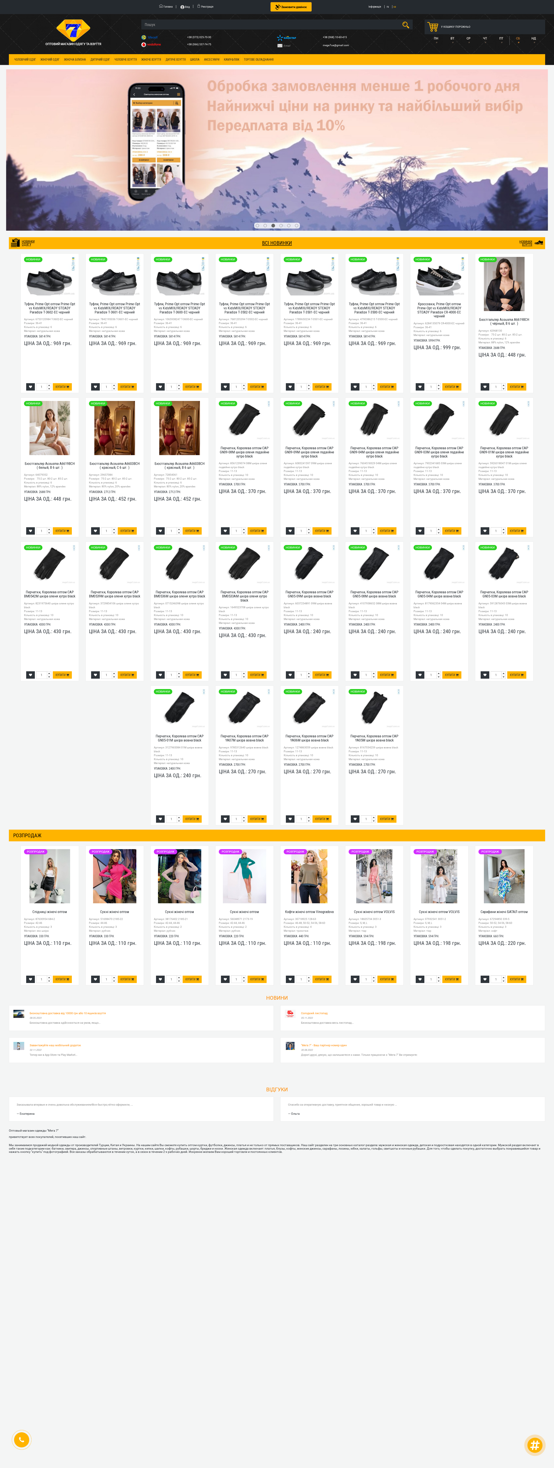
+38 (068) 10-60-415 (335, 37)
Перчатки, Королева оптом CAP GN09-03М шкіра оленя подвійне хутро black (439, 290)
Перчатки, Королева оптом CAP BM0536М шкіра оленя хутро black (179, 432)
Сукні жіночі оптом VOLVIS (374, 750)
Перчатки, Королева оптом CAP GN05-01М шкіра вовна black (180, 577)
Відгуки (277, 928)
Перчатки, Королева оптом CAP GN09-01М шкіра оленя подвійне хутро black (504, 290)
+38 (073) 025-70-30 (199, 37)
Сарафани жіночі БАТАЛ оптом (504, 750)
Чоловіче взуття (125, 59)
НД (533, 38)
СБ (518, 38)
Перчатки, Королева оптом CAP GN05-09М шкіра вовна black (309, 432)
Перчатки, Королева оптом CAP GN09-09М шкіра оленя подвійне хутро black (309, 290)
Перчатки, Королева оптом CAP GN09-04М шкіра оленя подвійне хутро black (374, 290)
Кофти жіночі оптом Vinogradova (309, 750)
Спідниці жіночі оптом (49, 750)
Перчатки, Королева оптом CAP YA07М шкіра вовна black (245, 577)
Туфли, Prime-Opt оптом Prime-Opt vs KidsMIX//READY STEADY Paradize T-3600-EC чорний (179, 146)
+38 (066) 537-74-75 (199, 44)
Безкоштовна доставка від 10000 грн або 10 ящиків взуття (68, 851)
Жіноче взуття (151, 59)
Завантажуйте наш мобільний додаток (55, 883)
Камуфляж (231, 59)
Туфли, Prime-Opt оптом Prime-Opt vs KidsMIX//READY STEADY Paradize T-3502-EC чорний (244, 146)
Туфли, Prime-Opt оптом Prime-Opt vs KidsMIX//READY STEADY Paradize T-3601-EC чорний (114, 146)
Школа (195, 59)
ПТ (501, 38)
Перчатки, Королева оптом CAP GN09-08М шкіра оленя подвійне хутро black (244, 290)
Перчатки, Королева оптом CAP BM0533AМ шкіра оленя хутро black (245, 434)
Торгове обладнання (259, 59)
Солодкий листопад (314, 851)
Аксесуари (211, 59)
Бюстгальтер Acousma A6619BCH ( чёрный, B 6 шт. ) (504, 160)
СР (468, 38)
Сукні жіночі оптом (114, 750)
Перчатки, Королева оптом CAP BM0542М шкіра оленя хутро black (49, 432)
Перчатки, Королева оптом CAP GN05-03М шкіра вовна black (504, 432)
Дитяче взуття (176, 59)
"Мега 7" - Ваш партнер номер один (324, 883)
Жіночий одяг (50, 59)
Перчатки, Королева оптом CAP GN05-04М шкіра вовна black (439, 432)
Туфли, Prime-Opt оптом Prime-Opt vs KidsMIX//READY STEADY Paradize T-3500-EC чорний (374, 146)
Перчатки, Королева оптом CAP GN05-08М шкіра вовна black (374, 432)
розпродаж (27, 674)
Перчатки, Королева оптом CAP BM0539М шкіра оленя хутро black (114, 432)
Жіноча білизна (75, 59)
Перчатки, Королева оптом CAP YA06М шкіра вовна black (309, 577)
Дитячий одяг (100, 59)
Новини (277, 837)
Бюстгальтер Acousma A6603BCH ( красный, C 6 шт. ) (115, 304)
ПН (436, 38)
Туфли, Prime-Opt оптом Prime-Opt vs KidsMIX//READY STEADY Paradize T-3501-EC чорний (309, 146)
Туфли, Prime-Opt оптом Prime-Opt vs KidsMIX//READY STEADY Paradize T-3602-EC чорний (49, 146)
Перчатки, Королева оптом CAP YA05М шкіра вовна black (374, 577)
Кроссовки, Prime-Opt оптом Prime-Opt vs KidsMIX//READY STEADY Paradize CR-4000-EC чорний (439, 148)
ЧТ (485, 38)
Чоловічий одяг (25, 59)
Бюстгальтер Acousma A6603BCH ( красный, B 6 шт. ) (180, 304)
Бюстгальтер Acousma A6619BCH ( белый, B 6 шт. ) (50, 304)
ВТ (452, 38)
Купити (61, 225)
